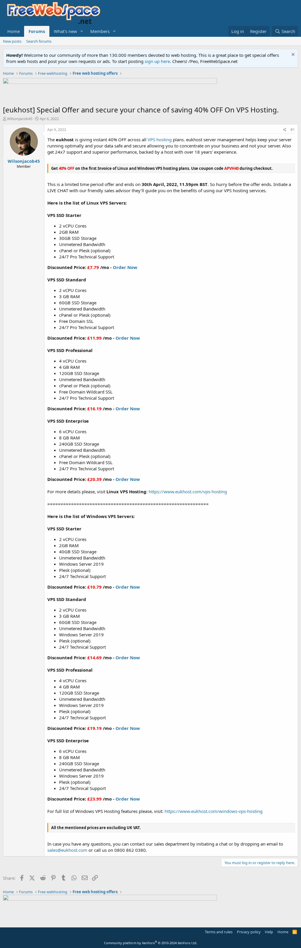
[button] (82, 31)
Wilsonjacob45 (19, 118)
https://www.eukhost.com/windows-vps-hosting (213, 811)
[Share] (284, 130)
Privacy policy (249, 931)
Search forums (38, 41)
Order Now (125, 267)
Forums (37, 31)
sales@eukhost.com (67, 850)
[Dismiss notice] (292, 55)
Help (269, 931)
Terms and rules (219, 931)
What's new (65, 31)
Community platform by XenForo (150, 943)
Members (100, 31)
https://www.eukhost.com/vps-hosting (188, 491)
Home (13, 31)
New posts (12, 41)
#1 (292, 129)
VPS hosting (160, 139)
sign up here (157, 61)
